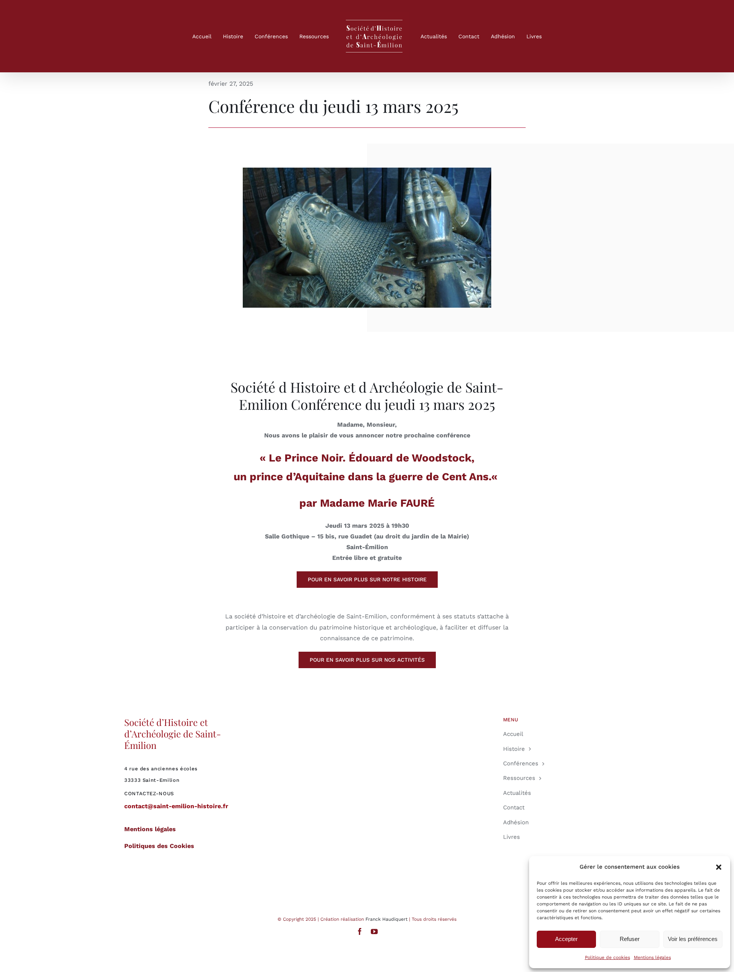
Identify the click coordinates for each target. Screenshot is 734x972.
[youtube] (374, 931)
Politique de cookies (607, 957)
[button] (719, 867)
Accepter (566, 939)
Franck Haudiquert (386, 919)
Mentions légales (652, 957)
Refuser (630, 939)
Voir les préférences (693, 939)
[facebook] (359, 931)
